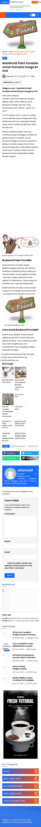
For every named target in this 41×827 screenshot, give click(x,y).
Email (7, 552)
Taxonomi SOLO (19, 408)
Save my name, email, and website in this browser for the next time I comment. (18, 565)
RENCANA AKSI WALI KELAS (7, 381)
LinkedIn (29, 458)
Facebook (11, 453)
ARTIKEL (34, 2)
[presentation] (11, 606)
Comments (10, 514)
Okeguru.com (8, 88)
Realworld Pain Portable (24, 354)
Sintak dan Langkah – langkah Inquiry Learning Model (24, 634)
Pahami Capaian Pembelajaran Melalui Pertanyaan (7, 411)
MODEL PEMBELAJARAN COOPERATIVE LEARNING (23, 679)
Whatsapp (11, 458)
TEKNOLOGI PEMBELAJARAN (14, 801)
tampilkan (16, 82)
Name (7, 541)
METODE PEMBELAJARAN (13, 786)
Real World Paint (18, 446)
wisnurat (25, 470)
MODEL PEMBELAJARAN (12, 793)
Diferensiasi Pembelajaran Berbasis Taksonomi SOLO (20, 385)
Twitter (29, 453)
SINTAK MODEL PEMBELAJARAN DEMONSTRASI (20, 435)
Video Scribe (14, 102)
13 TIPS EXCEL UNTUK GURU (14, 615)
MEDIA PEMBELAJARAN (12, 778)
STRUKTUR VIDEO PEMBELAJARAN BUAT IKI (8, 437)
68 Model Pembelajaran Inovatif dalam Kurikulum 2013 (24, 657)
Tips (4, 58)
